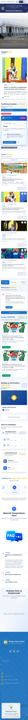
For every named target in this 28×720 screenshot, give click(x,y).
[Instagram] (10, 649)
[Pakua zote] (22, 438)
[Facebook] (17, 649)
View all (25, 383)
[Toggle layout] (19, 704)
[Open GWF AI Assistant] (24, 716)
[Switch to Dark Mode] (17, 2)
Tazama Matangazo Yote (14, 310)
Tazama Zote (22, 431)
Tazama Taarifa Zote (8, 108)
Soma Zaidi (5, 94)
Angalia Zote (21, 315)
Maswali (3, 1)
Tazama (9, 305)
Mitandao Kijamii (11, 1)
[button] (14, 558)
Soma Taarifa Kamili (8, 140)
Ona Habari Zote (14, 158)
